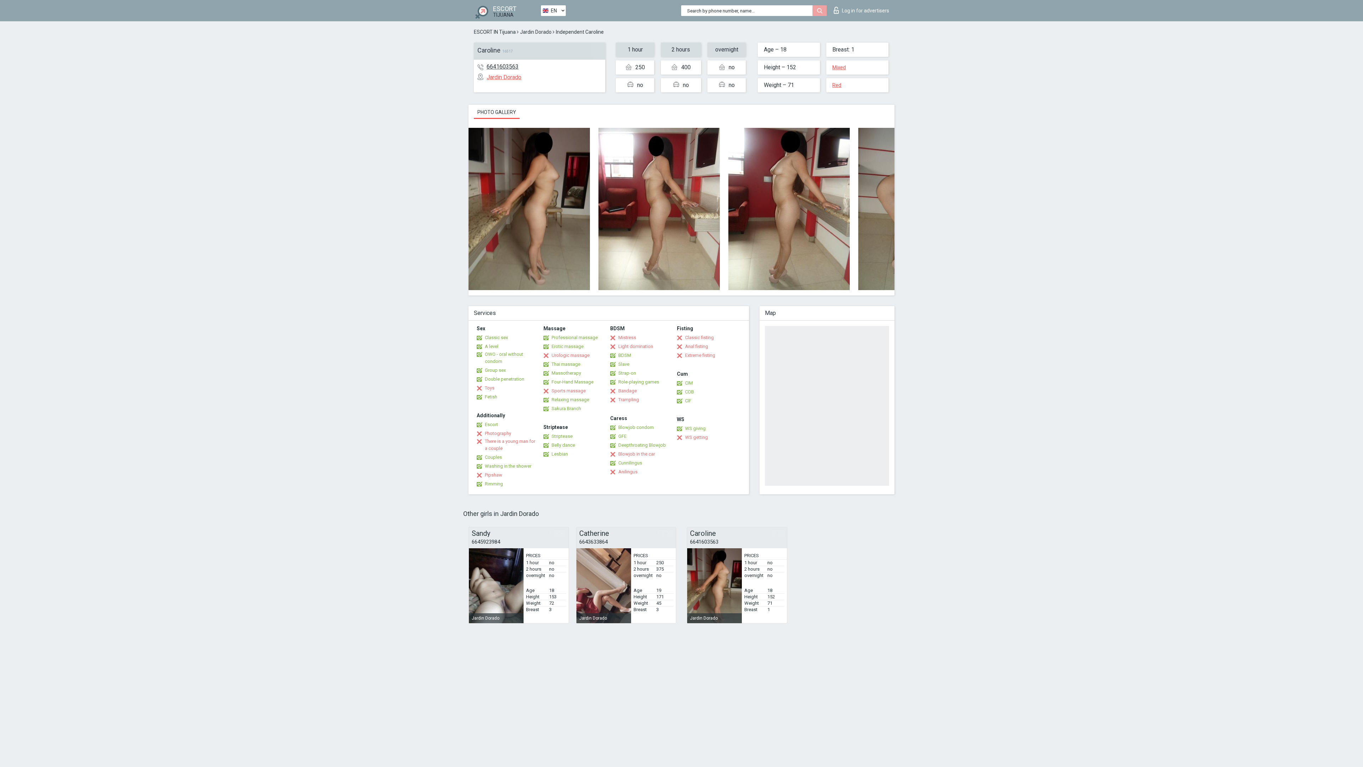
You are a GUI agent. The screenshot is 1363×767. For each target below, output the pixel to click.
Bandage (627, 390)
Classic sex (496, 337)
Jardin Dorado (536, 32)
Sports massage (569, 390)
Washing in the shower (508, 466)
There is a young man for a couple (510, 445)
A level (491, 346)
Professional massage (575, 337)
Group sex (495, 370)
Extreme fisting (700, 355)
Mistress (627, 337)
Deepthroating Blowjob (642, 445)
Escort (491, 424)
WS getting (696, 437)
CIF (688, 400)
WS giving (695, 428)
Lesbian (560, 454)
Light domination (635, 346)
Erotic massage (568, 346)
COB (689, 392)
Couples (493, 457)
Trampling (628, 399)
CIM (689, 383)
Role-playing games (638, 382)
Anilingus (627, 471)
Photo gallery (496, 112)
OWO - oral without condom (504, 358)
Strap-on (627, 373)
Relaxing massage (570, 399)
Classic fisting (699, 337)
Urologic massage (571, 355)
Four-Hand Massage (572, 382)
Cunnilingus (630, 463)
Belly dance (563, 445)
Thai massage (566, 364)
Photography (498, 433)
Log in (865, 10)
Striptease (562, 436)
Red (836, 85)
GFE (622, 436)
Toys (489, 388)
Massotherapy (566, 373)
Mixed (839, 67)
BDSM (624, 355)
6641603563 (503, 66)
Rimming (494, 483)
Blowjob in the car (636, 454)
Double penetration (504, 379)
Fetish (491, 396)
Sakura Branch (566, 408)
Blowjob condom (636, 427)
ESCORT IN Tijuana (495, 32)
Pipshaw (493, 475)
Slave (623, 364)
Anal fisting (696, 346)
